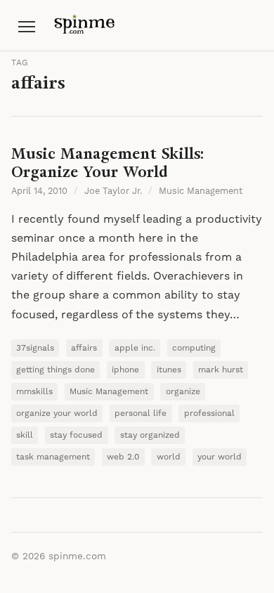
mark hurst (220, 370)
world (169, 457)
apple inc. (135, 348)
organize (183, 391)
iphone (125, 370)
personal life (141, 413)
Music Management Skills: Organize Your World (107, 162)
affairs (84, 348)
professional (209, 413)
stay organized (150, 435)
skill (24, 435)
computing (194, 348)
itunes (169, 370)
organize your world (57, 413)
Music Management (200, 191)
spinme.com (77, 556)
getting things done (55, 370)
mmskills (34, 391)
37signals (35, 348)
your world (219, 457)
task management (53, 457)
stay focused (76, 435)
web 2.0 (123, 457)
